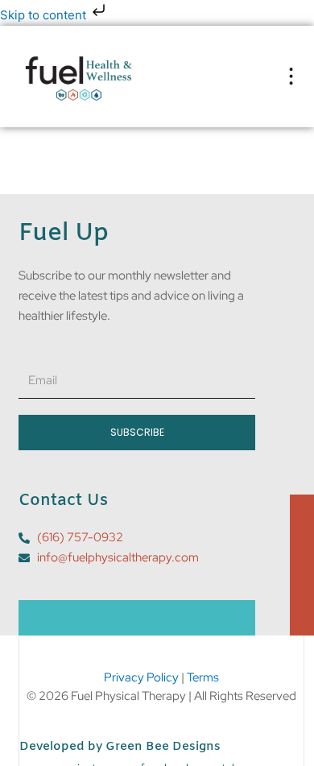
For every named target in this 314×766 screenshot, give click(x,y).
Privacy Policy (141, 677)
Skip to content (44, 15)
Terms (203, 677)
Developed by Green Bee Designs (120, 747)
